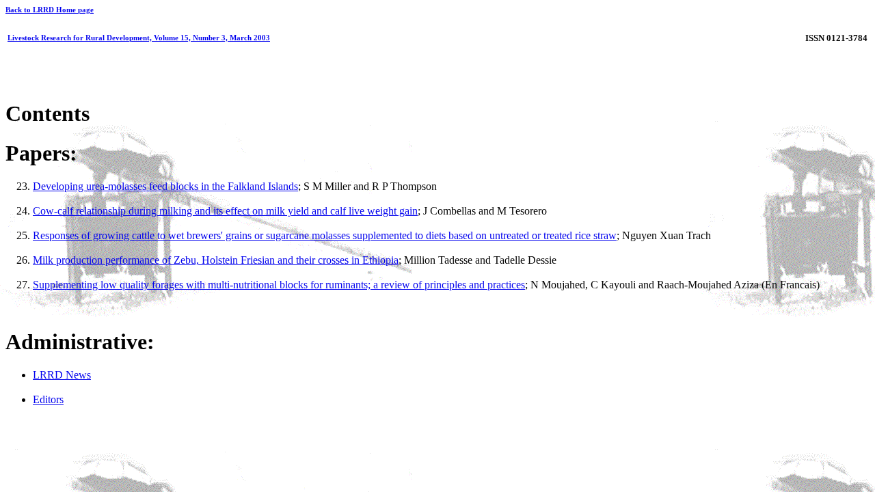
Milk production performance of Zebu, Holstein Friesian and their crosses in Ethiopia (216, 260)
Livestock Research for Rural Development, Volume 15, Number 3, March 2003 (139, 37)
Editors (48, 399)
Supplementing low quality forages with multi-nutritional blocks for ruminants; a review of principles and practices (279, 284)
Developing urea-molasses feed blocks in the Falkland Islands (165, 186)
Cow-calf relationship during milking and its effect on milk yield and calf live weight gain (225, 211)
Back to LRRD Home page (49, 9)
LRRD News (62, 375)
